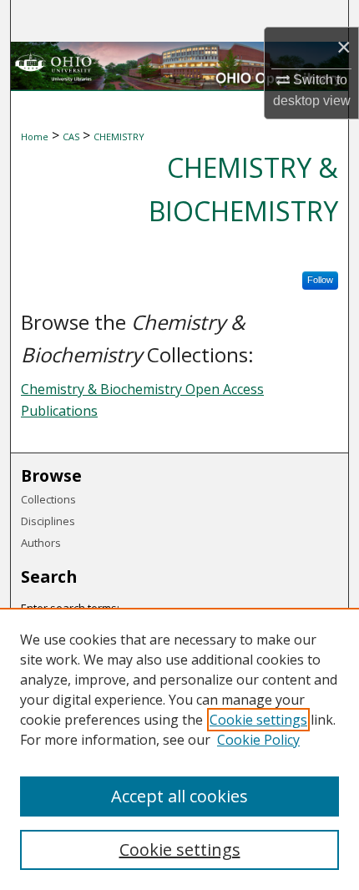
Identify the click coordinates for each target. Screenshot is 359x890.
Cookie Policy (258, 740)
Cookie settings (258, 719)
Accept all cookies (179, 796)
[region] (179, 749)
